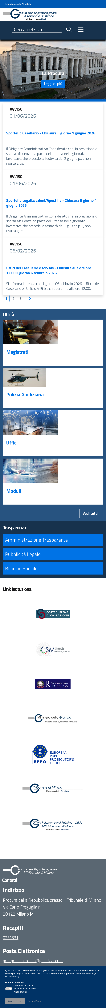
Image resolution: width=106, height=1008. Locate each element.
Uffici (12, 442)
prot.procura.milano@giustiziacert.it (33, 961)
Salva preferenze (15, 1001)
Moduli (13, 491)
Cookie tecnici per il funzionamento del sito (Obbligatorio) (25, 989)
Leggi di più (53, 83)
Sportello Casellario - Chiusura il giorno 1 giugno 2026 (50, 133)
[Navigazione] (80, 29)
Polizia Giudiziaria (25, 394)
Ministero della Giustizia (18, 4)
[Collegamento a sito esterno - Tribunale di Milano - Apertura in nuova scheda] (52, 789)
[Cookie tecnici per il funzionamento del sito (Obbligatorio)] (8, 988)
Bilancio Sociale (21, 568)
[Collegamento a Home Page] (30, 14)
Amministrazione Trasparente (36, 540)
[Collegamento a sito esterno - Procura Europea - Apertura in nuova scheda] (53, 754)
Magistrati (17, 352)
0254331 (10, 937)
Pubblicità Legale (23, 554)
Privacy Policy (34, 1001)
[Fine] (41, 298)
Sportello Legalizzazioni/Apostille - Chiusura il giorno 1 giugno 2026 (51, 203)
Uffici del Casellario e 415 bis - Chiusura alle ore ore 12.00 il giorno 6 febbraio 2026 (48, 270)
